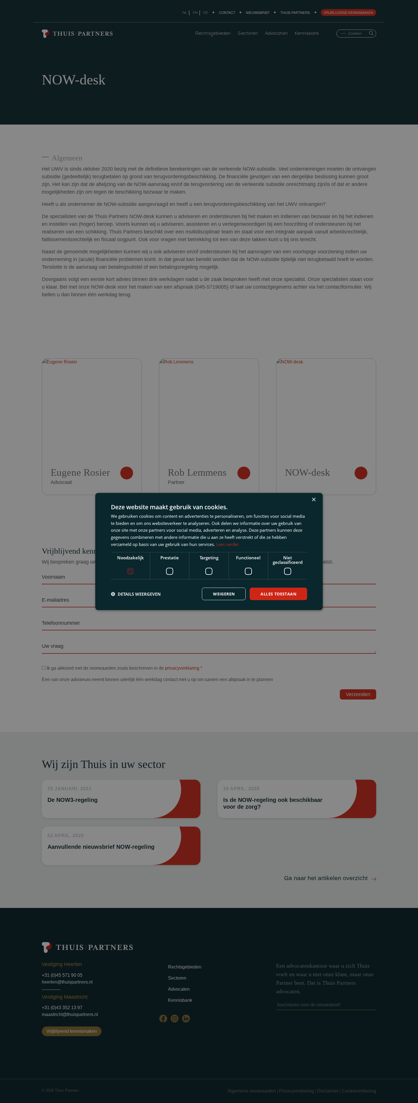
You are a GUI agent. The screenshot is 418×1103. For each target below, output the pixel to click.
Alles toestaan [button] (278, 593)
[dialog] (209, 551)
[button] (136, 594)
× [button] (313, 499)
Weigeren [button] (224, 593)
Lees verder (227, 544)
